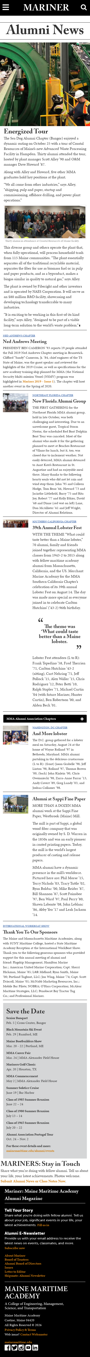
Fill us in (43, 1225)
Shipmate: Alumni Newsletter (25, 1276)
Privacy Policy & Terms (20, 1329)
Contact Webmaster (34, 1334)
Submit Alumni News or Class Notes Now (33, 1181)
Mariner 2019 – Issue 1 (38, 381)
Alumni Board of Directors (23, 1263)
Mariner (46, 9)
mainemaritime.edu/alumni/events (30, 1150)
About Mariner (15, 1255)
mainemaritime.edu (18, 1342)
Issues (9, 1267)
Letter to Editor (15, 1272)
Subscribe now (15, 1248)
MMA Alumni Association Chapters (31, 718)
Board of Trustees (16, 1259)
